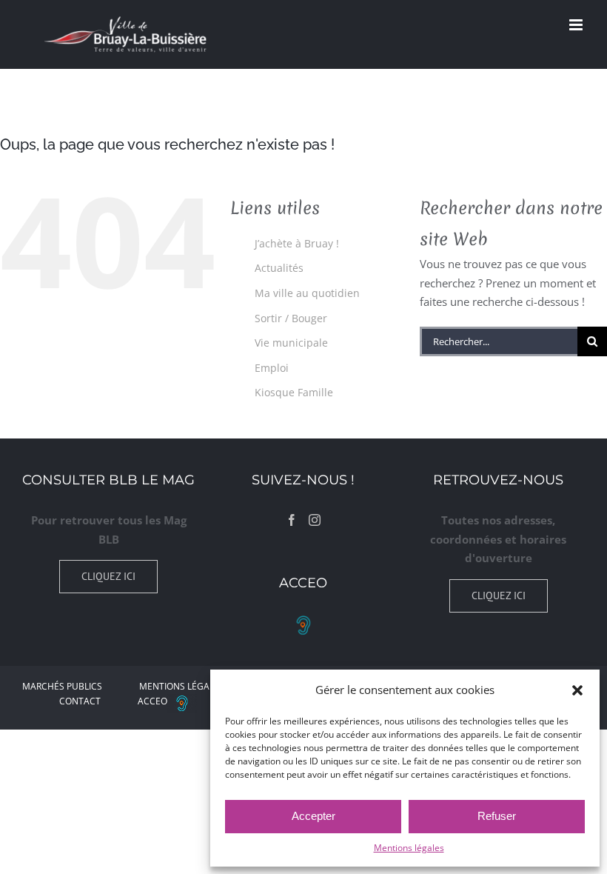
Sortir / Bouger (291, 318)
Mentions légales (409, 847)
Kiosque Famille (294, 392)
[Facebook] (292, 520)
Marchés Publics (62, 686)
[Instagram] (315, 520)
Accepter (313, 816)
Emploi (272, 368)
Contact (80, 701)
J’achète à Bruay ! (297, 243)
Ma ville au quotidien (307, 293)
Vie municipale (291, 343)
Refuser (496, 816)
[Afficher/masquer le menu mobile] (577, 25)
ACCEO (152, 701)
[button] (577, 690)
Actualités (279, 268)
